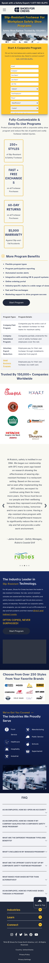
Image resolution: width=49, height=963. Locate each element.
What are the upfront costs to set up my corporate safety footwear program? (22, 864)
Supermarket (37, 751)
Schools (35, 744)
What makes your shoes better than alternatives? (20, 878)
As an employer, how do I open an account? (24, 810)
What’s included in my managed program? (23, 852)
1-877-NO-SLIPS (39, 2)
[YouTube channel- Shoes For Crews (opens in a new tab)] (37, 934)
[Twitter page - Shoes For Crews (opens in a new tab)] (21, 934)
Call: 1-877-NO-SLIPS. (24, 59)
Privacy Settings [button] (24, 959)
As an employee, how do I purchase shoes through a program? (23, 892)
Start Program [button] (16, 302)
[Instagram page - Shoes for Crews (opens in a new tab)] (12, 934)
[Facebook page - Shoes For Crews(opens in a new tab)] (16, 934)
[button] (4, 10)
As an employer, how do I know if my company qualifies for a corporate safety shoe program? (23, 824)
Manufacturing (38, 729)
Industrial (14, 756)
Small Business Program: (7, 363)
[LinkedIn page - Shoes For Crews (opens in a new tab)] (26, 934)
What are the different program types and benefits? (24, 839)
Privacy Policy (24, 954)
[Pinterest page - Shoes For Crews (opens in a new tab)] (31, 934)
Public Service (37, 737)
